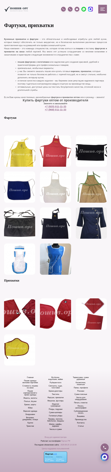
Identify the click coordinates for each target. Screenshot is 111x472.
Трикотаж (30, 426)
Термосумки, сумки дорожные (81, 378)
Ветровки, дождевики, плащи (30, 419)
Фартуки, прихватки (56, 397)
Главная (30, 377)
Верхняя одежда (30, 411)
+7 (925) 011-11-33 (55, 106)
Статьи (81, 426)
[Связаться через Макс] (105, 457)
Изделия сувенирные (55, 405)
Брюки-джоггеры (55, 391)
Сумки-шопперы (55, 412)
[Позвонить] (105, 447)
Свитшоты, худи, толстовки (55, 387)
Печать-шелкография (80, 407)
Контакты (81, 423)
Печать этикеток (80, 403)
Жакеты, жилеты (30, 398)
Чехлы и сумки (55, 429)
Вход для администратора (55, 437)
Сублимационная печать (81, 412)
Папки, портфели (81, 388)
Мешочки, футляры (55, 401)
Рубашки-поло (55, 383)
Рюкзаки (80, 391)
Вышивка (80, 416)
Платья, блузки (30, 401)
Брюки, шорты (30, 405)
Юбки (30, 408)
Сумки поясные (80, 394)
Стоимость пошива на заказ (30, 387)
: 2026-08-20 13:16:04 (67, 445)
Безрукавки (30, 414)
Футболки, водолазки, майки (55, 378)
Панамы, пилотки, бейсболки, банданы (55, 420)
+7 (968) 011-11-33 (55, 109)
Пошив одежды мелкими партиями (30, 382)
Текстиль (55, 394)
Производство (80, 420)
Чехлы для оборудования (80, 398)
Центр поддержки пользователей (55, 449)
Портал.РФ (65, 441)
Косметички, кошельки (81, 383)
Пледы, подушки (55, 409)
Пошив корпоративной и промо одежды (30, 393)
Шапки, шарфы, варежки (55, 425)
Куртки (30, 423)
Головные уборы (55, 416)
